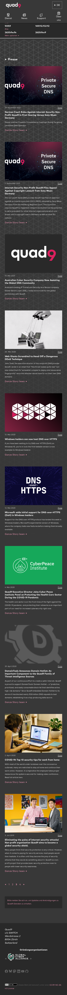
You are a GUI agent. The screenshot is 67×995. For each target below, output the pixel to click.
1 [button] (9, 884)
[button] (5, 884)
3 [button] (16, 884)
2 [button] (12, 884)
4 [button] (20, 884)
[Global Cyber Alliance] (18, 958)
